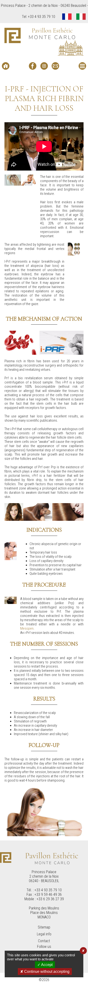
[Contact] (55, 66)
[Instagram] (44, 66)
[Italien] (81, 17)
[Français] (67, 17)
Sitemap (44, 927)
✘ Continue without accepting (44, 972)
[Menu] (82, 66)
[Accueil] (5, 66)
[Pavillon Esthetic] (44, 41)
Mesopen (27, 628)
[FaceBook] (32, 66)
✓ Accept (45, 965)
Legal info (44, 934)
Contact (44, 941)
